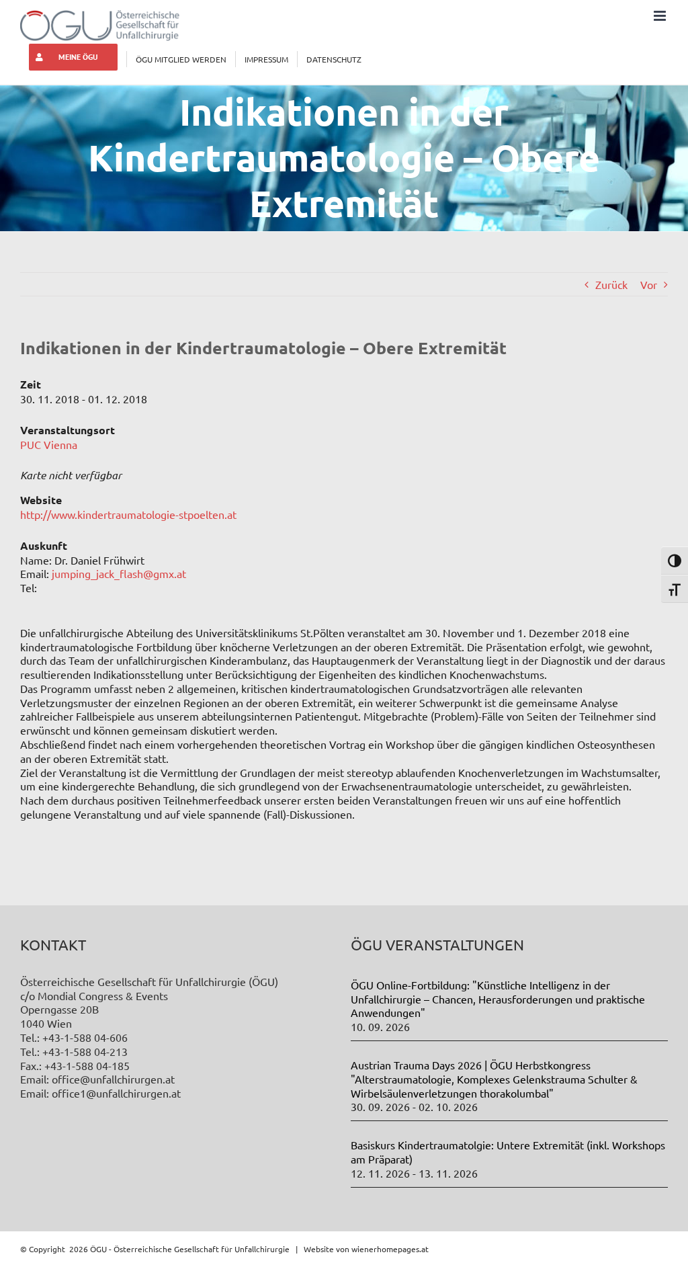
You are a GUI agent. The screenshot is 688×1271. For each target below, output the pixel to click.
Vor (648, 284)
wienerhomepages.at (390, 1248)
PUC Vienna (48, 444)
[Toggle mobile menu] (661, 16)
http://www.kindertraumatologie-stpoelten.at (128, 514)
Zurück (611, 284)
